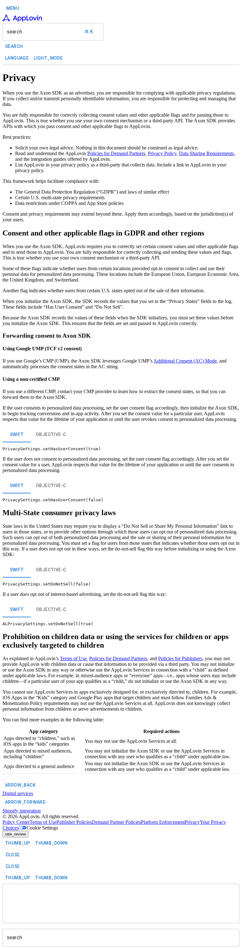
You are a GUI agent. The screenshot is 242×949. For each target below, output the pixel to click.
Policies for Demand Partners (116, 153)
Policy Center (16, 822)
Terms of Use (73, 658)
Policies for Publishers (180, 658)
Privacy (192, 822)
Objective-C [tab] (51, 434)
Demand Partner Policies (116, 822)
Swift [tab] (17, 434)
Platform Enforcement (163, 822)
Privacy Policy (162, 153)
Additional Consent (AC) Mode (185, 361)
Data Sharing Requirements (206, 153)
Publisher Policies (74, 822)
